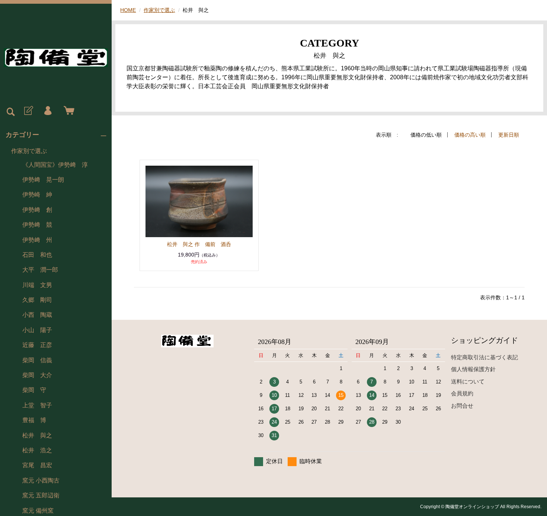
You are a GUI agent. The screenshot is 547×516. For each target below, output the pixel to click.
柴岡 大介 (37, 375)
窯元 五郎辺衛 (41, 495)
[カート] (67, 111)
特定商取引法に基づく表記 (484, 357)
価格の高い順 (470, 135)
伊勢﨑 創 (37, 210)
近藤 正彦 (37, 345)
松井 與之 (37, 435)
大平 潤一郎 (40, 270)
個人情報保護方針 (473, 369)
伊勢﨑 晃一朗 (43, 179)
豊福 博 (34, 420)
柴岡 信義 (37, 360)
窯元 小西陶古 (41, 480)
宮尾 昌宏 (37, 465)
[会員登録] (28, 111)
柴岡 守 (34, 390)
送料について (467, 381)
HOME (128, 10)
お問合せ (462, 405)
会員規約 (462, 393)
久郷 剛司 (37, 300)
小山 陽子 (37, 330)
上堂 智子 (37, 405)
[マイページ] (47, 111)
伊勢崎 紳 (37, 194)
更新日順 (508, 135)
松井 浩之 (37, 450)
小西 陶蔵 (37, 315)
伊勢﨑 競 (37, 225)
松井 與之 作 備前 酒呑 (199, 244)
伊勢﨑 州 (37, 240)
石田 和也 (37, 255)
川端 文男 (37, 285)
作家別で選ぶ (29, 151)
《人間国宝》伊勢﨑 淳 (55, 165)
